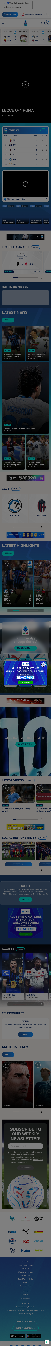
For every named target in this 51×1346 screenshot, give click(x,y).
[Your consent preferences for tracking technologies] (47, 1342)
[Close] (43, 664)
